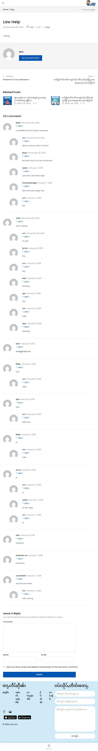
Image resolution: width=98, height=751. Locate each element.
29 (39, 27)
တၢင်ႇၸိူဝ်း (51, 695)
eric (32, 27)
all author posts (30, 58)
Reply (20, 126)
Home (5, 9)
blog (12, 9)
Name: (6, 655)
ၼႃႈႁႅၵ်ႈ (6, 692)
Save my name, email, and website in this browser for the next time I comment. (42, 667)
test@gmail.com (23, 351)
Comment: (8, 622)
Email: (43, 655)
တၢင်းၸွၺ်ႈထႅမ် (30, 695)
